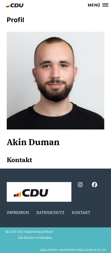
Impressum (18, 212)
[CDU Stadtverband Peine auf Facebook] (94, 185)
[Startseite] (39, 192)
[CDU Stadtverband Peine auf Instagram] (80, 185)
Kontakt (81, 212)
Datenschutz (50, 212)
